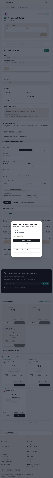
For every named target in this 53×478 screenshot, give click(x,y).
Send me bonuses (26, 240)
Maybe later (26, 254)
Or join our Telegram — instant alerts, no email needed (27, 250)
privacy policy (31, 243)
